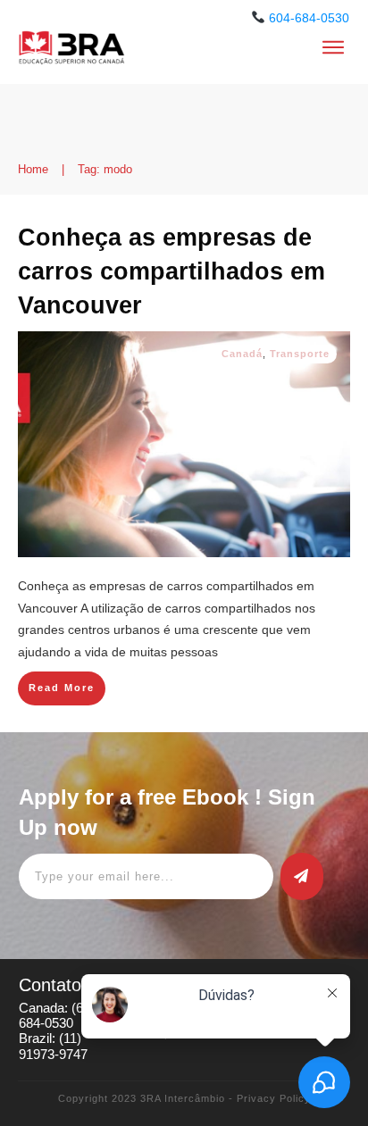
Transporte (300, 353)
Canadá (242, 353)
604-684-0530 (309, 18)
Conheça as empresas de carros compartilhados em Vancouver (171, 271)
